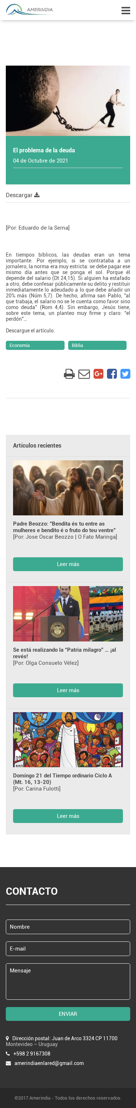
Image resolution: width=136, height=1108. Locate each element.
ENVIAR (68, 1014)
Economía (19, 345)
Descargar (20, 195)
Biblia (77, 345)
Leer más (68, 564)
